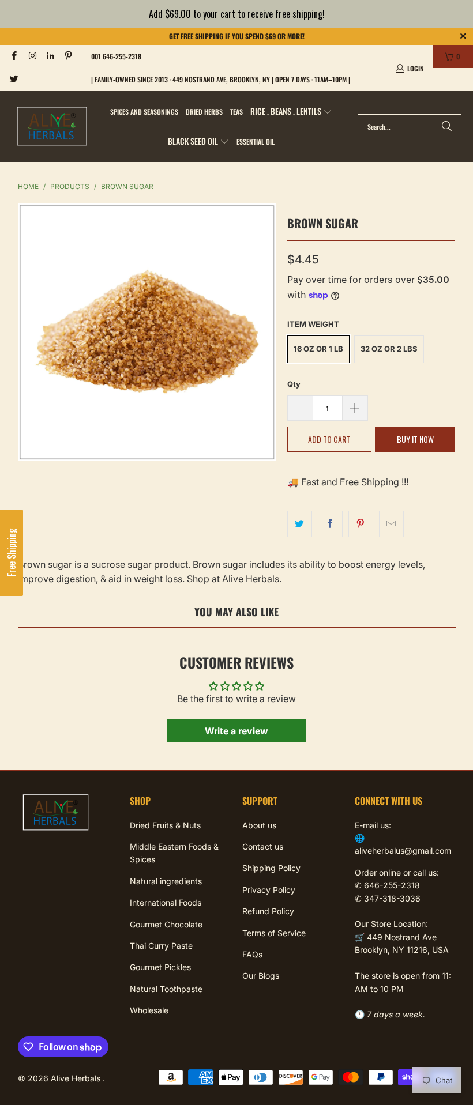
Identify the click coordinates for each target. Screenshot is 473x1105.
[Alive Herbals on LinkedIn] (50, 56)
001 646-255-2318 (116, 56)
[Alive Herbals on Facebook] (13, 56)
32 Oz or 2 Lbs (389, 348)
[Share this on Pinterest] (360, 524)
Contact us (262, 846)
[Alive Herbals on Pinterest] (68, 56)
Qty (294, 384)
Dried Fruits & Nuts (165, 825)
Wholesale (149, 1010)
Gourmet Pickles (160, 967)
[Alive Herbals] (52, 126)
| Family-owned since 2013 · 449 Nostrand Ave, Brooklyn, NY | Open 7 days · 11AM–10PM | (220, 79)
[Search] (447, 126)
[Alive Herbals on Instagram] (31, 56)
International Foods (165, 902)
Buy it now (415, 439)
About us (259, 825)
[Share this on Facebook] (330, 524)
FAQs (252, 954)
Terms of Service (274, 933)
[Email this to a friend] (391, 524)
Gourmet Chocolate (166, 924)
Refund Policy (268, 911)
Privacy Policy (268, 890)
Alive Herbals (77, 1078)
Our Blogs (260, 975)
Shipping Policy (271, 868)
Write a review (236, 731)
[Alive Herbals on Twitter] (13, 79)
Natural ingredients (166, 881)
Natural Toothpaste (166, 989)
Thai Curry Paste (161, 946)
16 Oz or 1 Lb (318, 348)
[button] (291, 112)
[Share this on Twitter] (299, 524)
